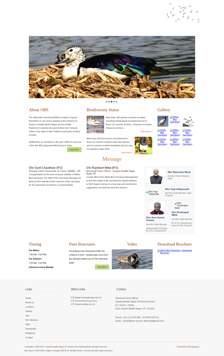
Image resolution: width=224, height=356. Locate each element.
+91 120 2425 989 (131, 317)
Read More (74, 150)
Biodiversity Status (103, 110)
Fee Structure (114, 26)
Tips (100, 26)
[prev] (33, 66)
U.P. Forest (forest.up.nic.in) (84, 301)
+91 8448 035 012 (150, 317)
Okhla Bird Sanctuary (65, 10)
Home (47, 26)
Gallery (89, 26)
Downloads (143, 26)
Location (75, 26)
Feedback (160, 26)
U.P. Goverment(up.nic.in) (83, 304)
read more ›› (146, 131)
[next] (190, 66)
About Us (61, 26)
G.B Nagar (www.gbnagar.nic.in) (86, 297)
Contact (174, 26)
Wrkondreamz (193, 347)
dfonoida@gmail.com (154, 321)
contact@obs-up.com (132, 321)
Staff (129, 26)
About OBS (38, 110)
